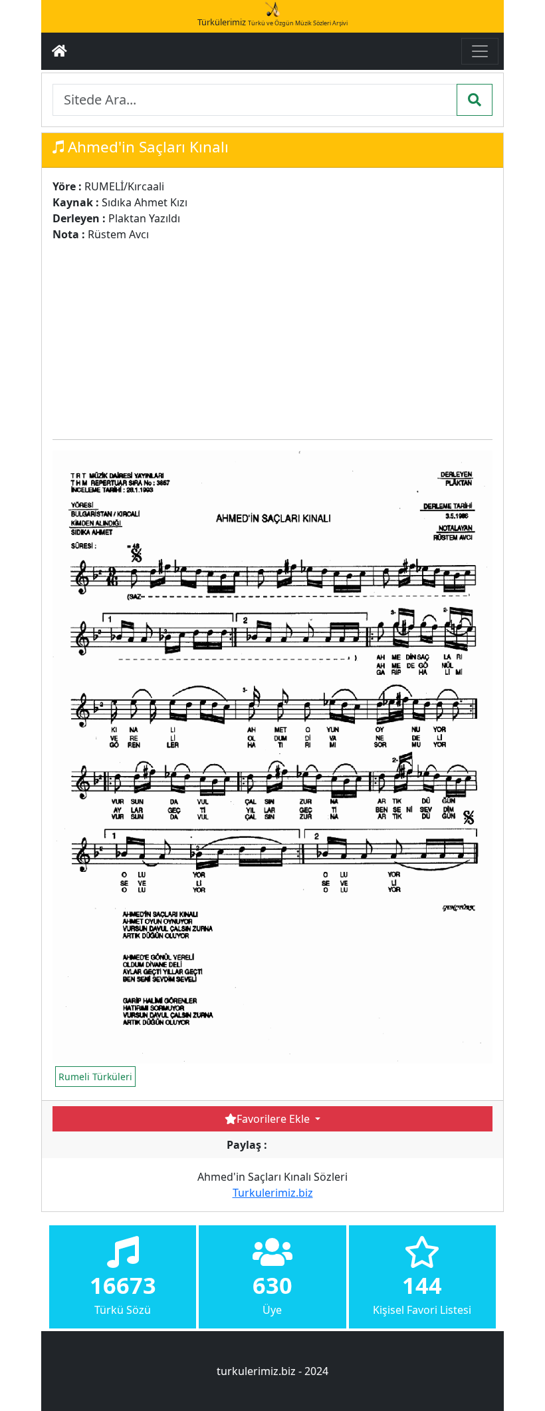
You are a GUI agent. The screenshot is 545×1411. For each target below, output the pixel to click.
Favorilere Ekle (274, 1118)
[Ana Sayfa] (59, 51)
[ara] (474, 100)
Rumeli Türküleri (95, 1076)
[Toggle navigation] (479, 51)
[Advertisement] (294, 335)
